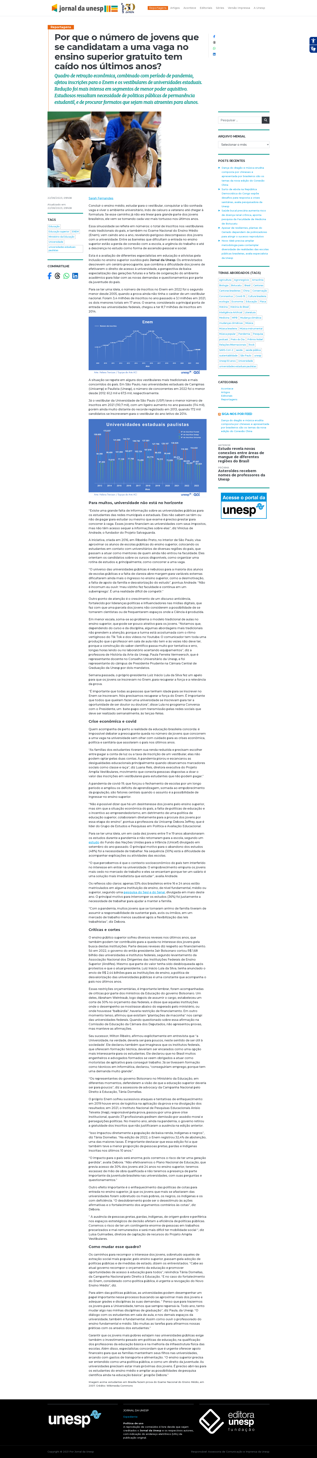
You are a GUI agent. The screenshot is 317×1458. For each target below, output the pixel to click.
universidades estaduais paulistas (62, 249)
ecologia (224, 301)
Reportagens (61, 27)
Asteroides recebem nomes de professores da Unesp (241, 475)
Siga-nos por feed (237, 414)
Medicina (224, 317)
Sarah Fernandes (101, 198)
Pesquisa (258, 333)
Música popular (227, 333)
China (246, 290)
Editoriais (226, 395)
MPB (234, 317)
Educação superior (59, 231)
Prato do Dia (238, 339)
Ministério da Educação (61, 236)
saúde (239, 350)
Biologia (223, 285)
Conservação (259, 290)
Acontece (227, 388)
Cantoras (258, 285)
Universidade (56, 241)
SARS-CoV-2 (226, 350)
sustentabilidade (228, 355)
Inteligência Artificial (230, 312)
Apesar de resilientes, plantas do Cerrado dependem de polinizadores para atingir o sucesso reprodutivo (244, 232)
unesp (257, 355)
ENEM (75, 231)
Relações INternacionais (232, 344)
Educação (54, 226)
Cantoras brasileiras (229, 290)
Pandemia (244, 333)
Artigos (225, 392)
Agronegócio (241, 279)
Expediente (130, 1416)
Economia (237, 301)
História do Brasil (239, 306)
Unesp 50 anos (227, 360)
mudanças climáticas (231, 323)
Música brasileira (228, 328)
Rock (251, 344)
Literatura (250, 312)
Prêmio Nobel (255, 339)
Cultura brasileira (257, 296)
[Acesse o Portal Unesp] (243, 506)
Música (249, 323)
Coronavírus (226, 296)
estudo (94, 842)
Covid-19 (240, 296)
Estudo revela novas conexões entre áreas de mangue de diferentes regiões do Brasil (241, 455)
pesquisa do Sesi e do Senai (144, 892)
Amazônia (257, 279)
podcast (223, 339)
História (223, 306)
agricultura (225, 279)
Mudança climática (250, 317)
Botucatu (236, 285)
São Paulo (245, 355)
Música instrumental (251, 328)
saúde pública (253, 350)
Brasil (247, 285)
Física (263, 301)
